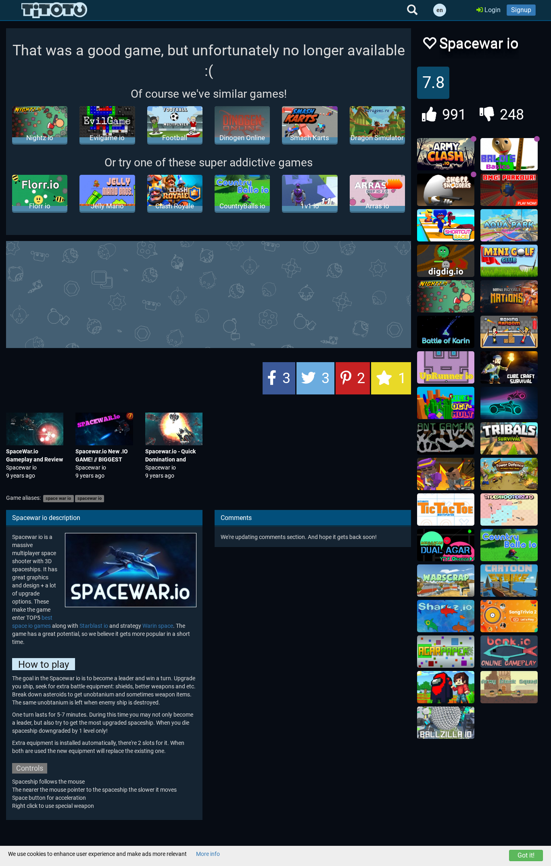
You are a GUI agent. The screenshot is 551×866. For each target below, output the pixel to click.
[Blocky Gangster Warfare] (445, 474)
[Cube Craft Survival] (509, 367)
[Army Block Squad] (509, 687)
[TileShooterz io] (509, 509)
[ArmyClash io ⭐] (445, 154)
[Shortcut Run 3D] (445, 225)
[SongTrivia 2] (509, 616)
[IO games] (54, 10)
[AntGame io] (445, 438)
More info (208, 854)
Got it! (526, 855)
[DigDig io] (445, 261)
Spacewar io (21, 467)
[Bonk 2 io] (509, 651)
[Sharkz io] (445, 616)
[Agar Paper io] (445, 651)
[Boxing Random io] (509, 332)
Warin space (157, 626)
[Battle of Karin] (445, 332)
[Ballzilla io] (445, 723)
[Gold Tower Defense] (509, 474)
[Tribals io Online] (509, 438)
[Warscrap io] (445, 580)
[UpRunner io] (445, 367)
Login (492, 10)
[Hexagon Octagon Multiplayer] (445, 403)
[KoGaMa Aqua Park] (509, 225)
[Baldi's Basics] (509, 154)
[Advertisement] (208, 293)
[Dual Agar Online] (445, 545)
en (439, 10)
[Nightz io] (445, 296)
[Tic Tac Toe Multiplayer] (445, 509)
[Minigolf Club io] (509, 261)
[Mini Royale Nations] (509, 296)
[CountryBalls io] (509, 545)
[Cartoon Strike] (509, 580)
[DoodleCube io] (445, 687)
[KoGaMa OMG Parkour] (509, 190)
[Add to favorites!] (429, 45)
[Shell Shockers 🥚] (445, 190)
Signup (521, 10)
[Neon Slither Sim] (509, 403)
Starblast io (93, 626)
